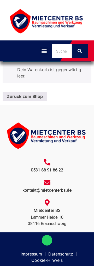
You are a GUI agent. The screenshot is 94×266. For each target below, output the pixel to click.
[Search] (80, 51)
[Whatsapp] (47, 240)
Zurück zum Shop (25, 96)
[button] (44, 51)
